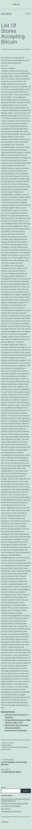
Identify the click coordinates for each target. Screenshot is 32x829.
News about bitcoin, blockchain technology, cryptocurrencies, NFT (15, 800)
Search (3, 787)
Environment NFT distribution (16, 731)
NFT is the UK (5, 809)
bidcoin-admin (7, 745)
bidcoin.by (6, 14)
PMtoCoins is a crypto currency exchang (14, 803)
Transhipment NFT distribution (11, 811)
